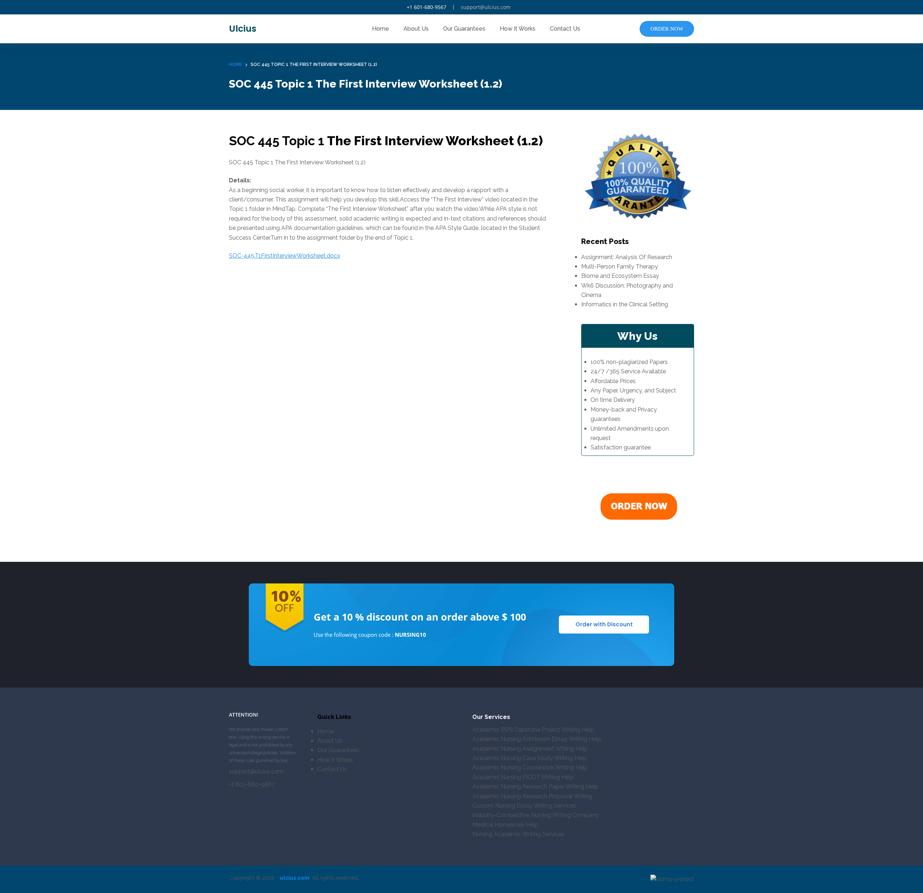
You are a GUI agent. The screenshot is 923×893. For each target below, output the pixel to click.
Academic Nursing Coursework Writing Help (530, 767)
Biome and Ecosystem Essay (620, 275)
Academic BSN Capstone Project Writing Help (533, 729)
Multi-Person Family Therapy (619, 266)
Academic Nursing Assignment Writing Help (530, 748)
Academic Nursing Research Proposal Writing (532, 796)
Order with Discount (604, 624)
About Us (329, 740)
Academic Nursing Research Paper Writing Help (535, 786)
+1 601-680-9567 (426, 7)
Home (325, 731)
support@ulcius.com (486, 7)
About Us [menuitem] (416, 28)
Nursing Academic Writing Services (518, 834)
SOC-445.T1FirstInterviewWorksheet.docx (284, 255)
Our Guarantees (338, 750)
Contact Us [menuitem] (565, 28)
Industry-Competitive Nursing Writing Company (535, 815)
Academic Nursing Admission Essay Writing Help (536, 739)
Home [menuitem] (380, 28)
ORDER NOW (666, 29)
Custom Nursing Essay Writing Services (524, 805)
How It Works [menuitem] (517, 28)
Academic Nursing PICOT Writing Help (523, 777)
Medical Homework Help (505, 824)
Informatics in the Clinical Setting (624, 304)
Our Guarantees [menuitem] (464, 28)
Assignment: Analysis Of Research (626, 257)
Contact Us (332, 769)
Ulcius (242, 28)
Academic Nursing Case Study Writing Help (529, 758)
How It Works (335, 759)
